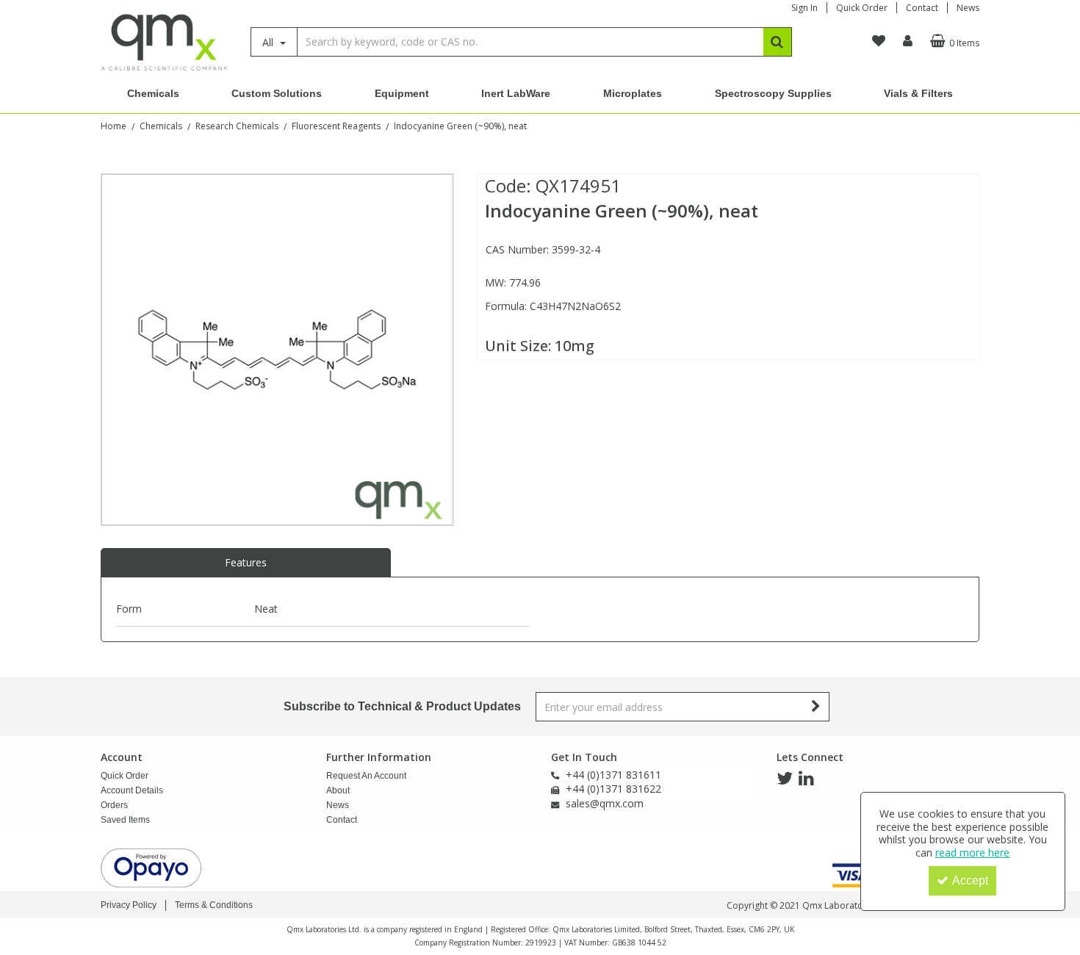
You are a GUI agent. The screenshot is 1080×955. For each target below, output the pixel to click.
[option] (277, 349)
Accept (970, 880)
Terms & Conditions (214, 905)
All (269, 42)
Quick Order (862, 7)
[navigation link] (878, 41)
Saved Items (125, 820)
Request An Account (366, 776)
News (968, 7)
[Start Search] (777, 42)
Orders (114, 805)
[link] (785, 778)
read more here (972, 853)
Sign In (804, 7)
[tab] (246, 562)
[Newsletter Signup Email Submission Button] (816, 706)
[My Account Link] (907, 41)
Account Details (132, 790)
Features (246, 562)
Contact (922, 7)
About (338, 790)
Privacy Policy (128, 905)
